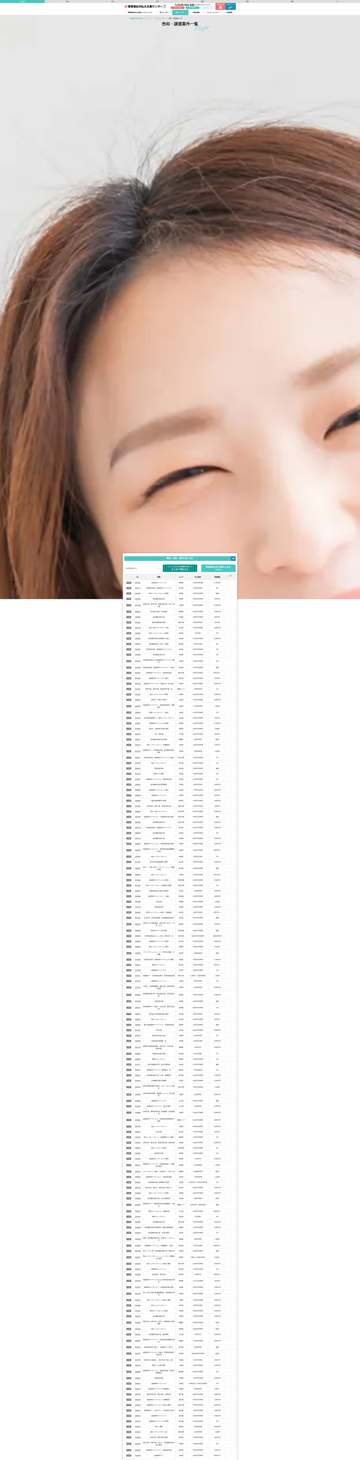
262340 (138, 622)
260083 (138, 953)
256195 (138, 1019)
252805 (138, 1222)
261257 (138, 689)
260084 (138, 947)
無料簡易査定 (192, 7)
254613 (138, 1211)
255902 (138, 1120)
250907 (138, 1341)
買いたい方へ (180, 12)
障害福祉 (22, 1)
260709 (138, 684)
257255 (138, 1001)
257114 (137, 987)
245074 (138, 1416)
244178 (138, 1421)
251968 (138, 1305)
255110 (137, 1137)
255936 (138, 1059)
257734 (138, 907)
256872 (138, 1014)
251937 (138, 1300)
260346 (138, 822)
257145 (138, 862)
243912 (138, 1427)
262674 (138, 644)
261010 (138, 583)
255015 (138, 1182)
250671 (138, 1257)
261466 (138, 667)
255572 (138, 1165)
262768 (138, 605)
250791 (138, 1334)
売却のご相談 (177, 7)
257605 (138, 960)
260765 (138, 593)
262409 (138, 599)
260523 (138, 891)
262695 (138, 639)
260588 (138, 896)
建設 (292, 1)
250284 (138, 1041)
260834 (138, 811)
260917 (138, 739)
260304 (138, 875)
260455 (138, 936)
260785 (138, 817)
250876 (138, 1384)
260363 (138, 790)
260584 (138, 833)
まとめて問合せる (180, 568)
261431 (138, 745)
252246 (138, 1323)
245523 (138, 1394)
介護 (112, 1)
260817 (138, 758)
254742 (138, 1217)
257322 (138, 885)
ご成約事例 (196, 12)
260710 (138, 828)
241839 (138, 1437)
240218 (138, 1444)
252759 (138, 1281)
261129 (137, 718)
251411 (137, 1311)
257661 (138, 806)
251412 (138, 1365)
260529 (138, 924)
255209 (138, 1094)
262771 (138, 588)
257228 (138, 763)
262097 (138, 649)
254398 (138, 1198)
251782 (138, 1360)
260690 (138, 801)
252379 (138, 1287)
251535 (138, 1329)
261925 (138, 729)
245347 (138, 1410)
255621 (138, 1008)
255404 (138, 1153)
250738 (138, 1251)
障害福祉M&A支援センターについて (140, 12)
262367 (138, 673)
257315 (138, 1035)
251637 (138, 1353)
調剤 (247, 1)
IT (337, 1)
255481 (138, 1148)
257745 (138, 918)
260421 (138, 768)
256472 (138, 1070)
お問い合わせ (220, 4)
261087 (138, 779)
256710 (138, 1047)
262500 (138, 612)
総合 (67, 1)
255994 (138, 995)
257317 (138, 1064)
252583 (138, 1264)
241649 (138, 1455)
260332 (138, 706)
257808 (138, 880)
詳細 (128, 583)
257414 (138, 981)
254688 (138, 1113)
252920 (138, 1269)
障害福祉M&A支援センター (145, 6)
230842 (138, 1378)
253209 (138, 1245)
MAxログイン (230, 4)
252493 (138, 1274)
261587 (138, 723)
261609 (138, 655)
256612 (138, 1075)
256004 (138, 941)
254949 (138, 1193)
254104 (138, 1142)
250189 (138, 1400)
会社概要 (229, 12)
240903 (138, 1450)
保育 (157, 1)
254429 (138, 1233)
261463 (138, 678)
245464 (138, 1405)
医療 (202, 1)
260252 (138, 857)
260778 (138, 838)
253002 (138, 1171)
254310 (138, 1081)
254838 (138, 1227)
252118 (137, 1316)
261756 (138, 628)
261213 (138, 774)
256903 (138, 1054)
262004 (138, 700)
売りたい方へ (164, 12)
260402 (138, 912)
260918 (138, 844)
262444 (138, 661)
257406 (138, 970)
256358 (138, 1101)
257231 (138, 1030)
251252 (138, 1106)
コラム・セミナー (213, 12)
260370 (138, 734)
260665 (138, 617)
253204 (138, 1205)
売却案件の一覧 (207, 7)
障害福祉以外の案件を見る (218, 568)
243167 (138, 1432)
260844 (138, 850)
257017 (138, 976)
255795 (138, 1126)
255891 (138, 1132)
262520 (138, 633)
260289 (138, 902)
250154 (138, 1389)
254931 (138, 965)
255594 (138, 1177)
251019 (138, 1347)
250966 (138, 1372)
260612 (138, 785)
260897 (138, 868)
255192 (138, 1159)
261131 (137, 751)
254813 (138, 712)
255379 (138, 1087)
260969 (138, 795)
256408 (138, 931)
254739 (138, 1188)
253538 (138, 1239)
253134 (138, 1294)
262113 (137, 694)
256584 (138, 1025)
